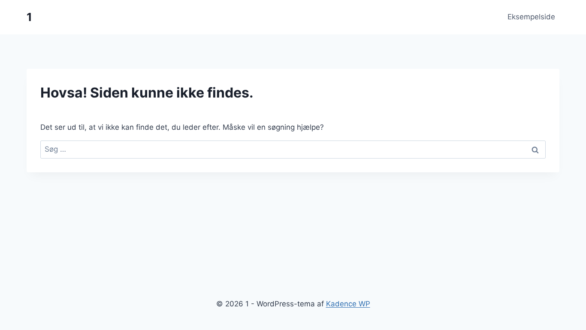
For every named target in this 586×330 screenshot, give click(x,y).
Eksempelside (531, 16)
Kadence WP (348, 303)
